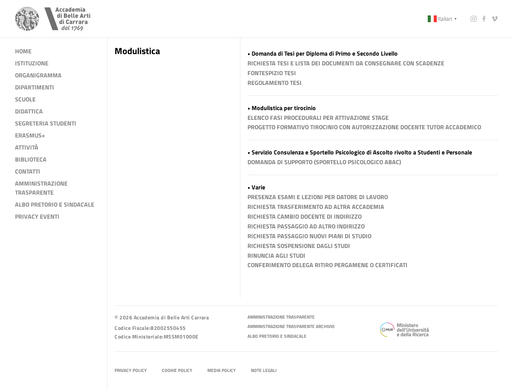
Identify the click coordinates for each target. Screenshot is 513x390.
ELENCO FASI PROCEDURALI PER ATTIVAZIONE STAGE (318, 117)
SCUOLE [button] (25, 99)
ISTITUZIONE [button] (31, 63)
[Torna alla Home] (52, 19)
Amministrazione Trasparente (281, 317)
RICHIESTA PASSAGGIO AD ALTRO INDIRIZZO (306, 226)
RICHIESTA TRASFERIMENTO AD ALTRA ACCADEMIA (315, 206)
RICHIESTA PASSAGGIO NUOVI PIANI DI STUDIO (309, 235)
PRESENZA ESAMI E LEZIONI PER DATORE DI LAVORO (317, 196)
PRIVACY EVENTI (37, 216)
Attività (26, 147)
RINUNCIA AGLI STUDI (276, 255)
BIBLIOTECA (31, 159)
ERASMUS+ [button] (30, 135)
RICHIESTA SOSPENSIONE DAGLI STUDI (298, 245)
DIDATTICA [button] (29, 111)
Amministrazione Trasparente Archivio (291, 326)
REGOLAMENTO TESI (274, 82)
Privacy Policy (131, 370)
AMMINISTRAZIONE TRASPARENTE (41, 188)
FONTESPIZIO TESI (271, 72)
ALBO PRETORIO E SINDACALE (54, 204)
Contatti (27, 171)
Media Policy (221, 370)
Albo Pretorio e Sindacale (276, 336)
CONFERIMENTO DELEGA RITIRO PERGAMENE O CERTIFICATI (327, 264)
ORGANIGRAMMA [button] (38, 75)
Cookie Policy (177, 370)
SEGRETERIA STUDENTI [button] (45, 123)
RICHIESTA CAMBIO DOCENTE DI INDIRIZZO (304, 216)
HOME (23, 51)
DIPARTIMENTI (34, 87)
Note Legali (263, 370)
